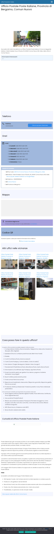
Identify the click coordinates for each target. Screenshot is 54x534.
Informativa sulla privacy (30, 532)
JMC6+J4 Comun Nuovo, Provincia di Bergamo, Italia (29, 172)
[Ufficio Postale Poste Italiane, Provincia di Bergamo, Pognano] (45, 283)
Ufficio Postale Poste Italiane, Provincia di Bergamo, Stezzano (7, 275)
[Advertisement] (27, 20)
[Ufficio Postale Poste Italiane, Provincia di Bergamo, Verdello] (45, 264)
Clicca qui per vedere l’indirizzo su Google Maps (20, 176)
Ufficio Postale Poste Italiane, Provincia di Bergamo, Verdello (43, 256)
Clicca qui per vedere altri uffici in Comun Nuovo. (14, 494)
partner (46, 528)
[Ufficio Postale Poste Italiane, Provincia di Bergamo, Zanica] (27, 264)
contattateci (33, 224)
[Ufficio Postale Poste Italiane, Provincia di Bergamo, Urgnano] (27, 289)
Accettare (21, 532)
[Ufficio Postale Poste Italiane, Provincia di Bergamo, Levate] (9, 264)
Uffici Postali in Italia (7, 2)
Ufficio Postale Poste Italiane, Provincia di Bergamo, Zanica (25, 256)
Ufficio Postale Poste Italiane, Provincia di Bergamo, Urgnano (25, 275)
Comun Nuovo (12, 182)
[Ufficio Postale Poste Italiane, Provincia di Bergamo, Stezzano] (9, 284)
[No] (52, 530)
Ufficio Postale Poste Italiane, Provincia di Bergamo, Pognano (43, 275)
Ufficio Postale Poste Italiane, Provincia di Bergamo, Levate (7, 256)
